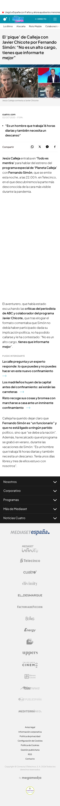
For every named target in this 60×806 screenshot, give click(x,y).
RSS (30, 754)
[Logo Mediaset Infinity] (30, 549)
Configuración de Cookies (30, 741)
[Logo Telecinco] (30, 560)
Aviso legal (30, 727)
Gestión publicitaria (30, 750)
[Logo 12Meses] (30, 676)
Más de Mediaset (15, 509)
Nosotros (10, 482)
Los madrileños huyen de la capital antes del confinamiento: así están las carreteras (28, 387)
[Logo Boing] (30, 618)
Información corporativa (30, 732)
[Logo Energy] (30, 630)
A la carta (20, 26)
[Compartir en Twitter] (40, 147)
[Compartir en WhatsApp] (32, 147)
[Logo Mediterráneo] (30, 711)
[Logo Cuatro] (30, 572)
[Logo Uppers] (30, 653)
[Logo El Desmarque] (30, 595)
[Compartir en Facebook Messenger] (47, 147)
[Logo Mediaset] (30, 534)
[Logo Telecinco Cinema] (30, 665)
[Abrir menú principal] (55, 19)
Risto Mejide (35, 26)
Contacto (30, 759)
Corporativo (12, 490)
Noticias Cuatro (14, 518)
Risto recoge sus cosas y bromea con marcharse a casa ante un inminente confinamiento (29, 402)
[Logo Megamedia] (31, 778)
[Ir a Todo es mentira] (18, 19)
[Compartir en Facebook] (55, 147)
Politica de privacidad (30, 736)
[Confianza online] (30, 793)
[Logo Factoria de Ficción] (30, 607)
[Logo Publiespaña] (30, 699)
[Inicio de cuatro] (5, 19)
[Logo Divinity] (30, 584)
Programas (11, 500)
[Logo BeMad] (30, 641)
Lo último (8, 26)
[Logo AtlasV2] (30, 688)
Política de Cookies (30, 745)
